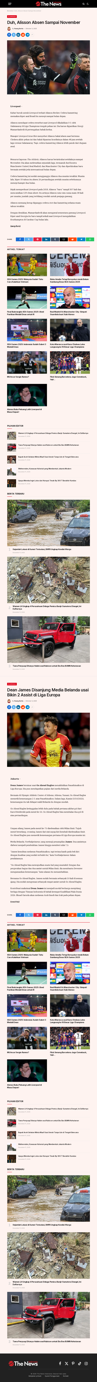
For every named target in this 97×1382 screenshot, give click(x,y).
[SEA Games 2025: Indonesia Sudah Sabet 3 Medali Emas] (27, 330)
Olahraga (12, 16)
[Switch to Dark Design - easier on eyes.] (87, 4)
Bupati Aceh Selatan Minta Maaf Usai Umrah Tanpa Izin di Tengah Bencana (48, 457)
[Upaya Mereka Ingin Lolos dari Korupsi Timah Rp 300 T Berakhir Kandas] (11, 483)
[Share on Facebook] (9, 35)
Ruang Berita (18, 28)
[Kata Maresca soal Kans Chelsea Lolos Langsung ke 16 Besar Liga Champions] (70, 330)
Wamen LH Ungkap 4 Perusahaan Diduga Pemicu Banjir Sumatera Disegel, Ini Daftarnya (53, 433)
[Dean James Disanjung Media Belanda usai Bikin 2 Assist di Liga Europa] (48, 740)
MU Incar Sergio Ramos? (18, 377)
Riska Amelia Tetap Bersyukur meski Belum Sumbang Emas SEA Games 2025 (69, 280)
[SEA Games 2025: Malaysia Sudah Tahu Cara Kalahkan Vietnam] (27, 265)
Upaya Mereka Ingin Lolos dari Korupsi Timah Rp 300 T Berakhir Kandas (47, 481)
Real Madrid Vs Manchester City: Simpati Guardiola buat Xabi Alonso (68, 313)
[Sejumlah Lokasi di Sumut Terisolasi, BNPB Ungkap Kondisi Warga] (48, 523)
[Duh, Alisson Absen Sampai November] (48, 67)
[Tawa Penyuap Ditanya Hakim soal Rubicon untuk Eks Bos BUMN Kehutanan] (11, 448)
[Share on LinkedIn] (18, 35)
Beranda (10, 11)
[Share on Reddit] (23, 35)
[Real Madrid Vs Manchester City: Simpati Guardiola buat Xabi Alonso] (70, 297)
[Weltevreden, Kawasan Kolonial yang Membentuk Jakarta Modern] (11, 471)
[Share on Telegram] (28, 35)
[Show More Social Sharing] (32, 35)
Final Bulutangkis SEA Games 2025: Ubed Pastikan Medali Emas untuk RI (25, 313)
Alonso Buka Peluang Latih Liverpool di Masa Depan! (24, 410)
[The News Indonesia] (48, 4)
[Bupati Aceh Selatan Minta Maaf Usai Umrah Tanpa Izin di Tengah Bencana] (11, 459)
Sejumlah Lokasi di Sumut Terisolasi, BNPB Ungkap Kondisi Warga (42, 549)
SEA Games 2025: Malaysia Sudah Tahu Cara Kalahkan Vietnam (25, 280)
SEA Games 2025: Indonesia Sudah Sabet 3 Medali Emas (26, 345)
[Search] (83, 4)
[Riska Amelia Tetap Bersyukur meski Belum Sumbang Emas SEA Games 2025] (70, 265)
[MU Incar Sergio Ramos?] (27, 362)
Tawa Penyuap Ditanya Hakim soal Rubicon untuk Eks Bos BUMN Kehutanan (48, 445)
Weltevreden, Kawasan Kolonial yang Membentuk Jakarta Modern (44, 469)
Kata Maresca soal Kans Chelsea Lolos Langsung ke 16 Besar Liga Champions (67, 345)
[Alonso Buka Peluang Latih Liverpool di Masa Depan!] (27, 395)
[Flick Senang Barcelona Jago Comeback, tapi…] (70, 362)
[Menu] (9, 4)
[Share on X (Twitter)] (14, 35)
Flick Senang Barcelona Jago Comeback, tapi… (68, 378)
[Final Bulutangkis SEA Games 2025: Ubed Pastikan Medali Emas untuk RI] (27, 297)
